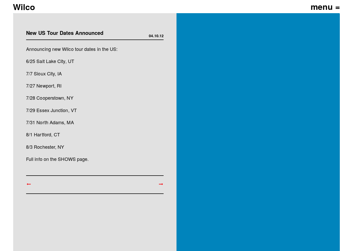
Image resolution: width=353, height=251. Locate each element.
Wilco (24, 7)
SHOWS (66, 158)
